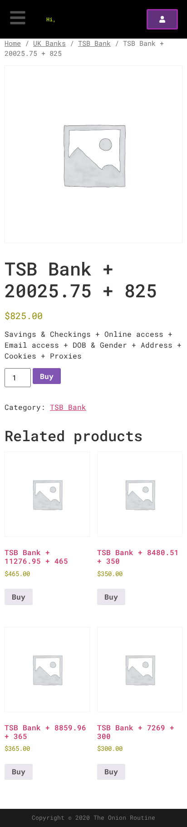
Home (13, 43)
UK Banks (49, 43)
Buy (47, 376)
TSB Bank (94, 43)
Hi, (51, 19)
